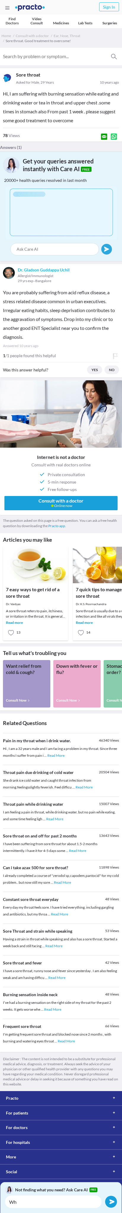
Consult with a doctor (32, 36)
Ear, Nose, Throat (67, 36)
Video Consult (36, 21)
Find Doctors (12, 21)
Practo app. (57, 526)
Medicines (61, 23)
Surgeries (109, 23)
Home (6, 36)
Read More (56, 755)
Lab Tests (85, 23)
